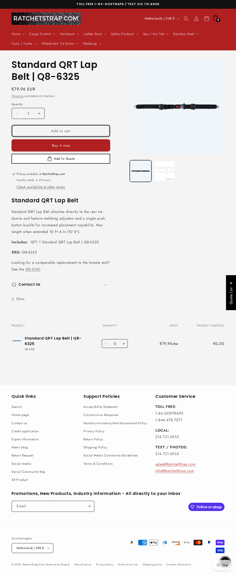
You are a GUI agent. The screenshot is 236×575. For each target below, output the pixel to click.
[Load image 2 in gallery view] (164, 171)
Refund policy (83, 564)
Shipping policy (152, 564)
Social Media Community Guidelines (110, 455)
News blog (20, 447)
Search (17, 406)
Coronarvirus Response (100, 414)
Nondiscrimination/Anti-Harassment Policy (115, 423)
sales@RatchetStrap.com (175, 464)
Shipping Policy (95, 447)
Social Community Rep (28, 471)
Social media (21, 463)
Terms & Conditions (98, 463)
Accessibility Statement (100, 406)
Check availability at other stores (41, 187)
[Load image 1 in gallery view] (140, 171)
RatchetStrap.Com (33, 564)
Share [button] (20, 298)
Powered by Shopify (58, 564)
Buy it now (61, 145)
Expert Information (25, 439)
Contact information (179, 564)
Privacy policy (104, 564)
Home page (20, 414)
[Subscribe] (89, 506)
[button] (18, 34)
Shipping (18, 96)
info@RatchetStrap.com (174, 470)
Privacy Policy (93, 431)
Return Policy (93, 439)
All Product (20, 479)
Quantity (17, 104)
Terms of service (128, 564)
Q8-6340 (33, 269)
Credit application (25, 431)
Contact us (19, 423)
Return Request (22, 455)
